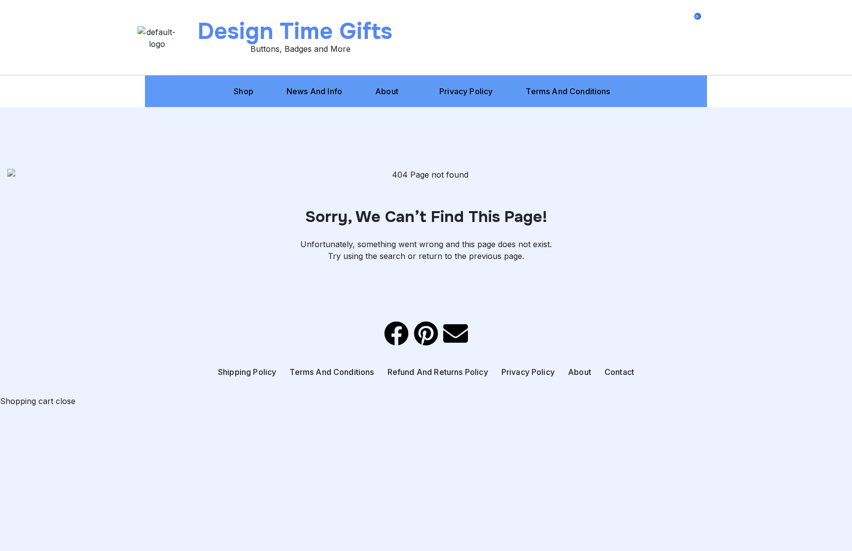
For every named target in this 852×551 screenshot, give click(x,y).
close (65, 401)
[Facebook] (396, 333)
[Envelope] (455, 333)
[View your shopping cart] (693, 54)
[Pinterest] (426, 333)
